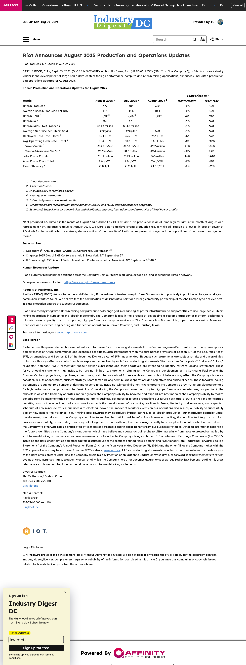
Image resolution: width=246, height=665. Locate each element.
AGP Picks (10, 5)
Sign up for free (36, 648)
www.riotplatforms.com (72, 332)
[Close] (65, 592)
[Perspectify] (11, 328)
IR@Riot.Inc (30, 485)
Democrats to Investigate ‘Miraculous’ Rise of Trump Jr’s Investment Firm (151, 5)
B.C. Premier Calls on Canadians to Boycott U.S (46, 5)
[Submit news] (11, 320)
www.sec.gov (112, 450)
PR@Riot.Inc (31, 507)
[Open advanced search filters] (202, 39)
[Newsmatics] (11, 345)
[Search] (194, 39)
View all (238, 5)
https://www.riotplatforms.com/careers (89, 282)
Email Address (19, 633)
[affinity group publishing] (11, 337)
